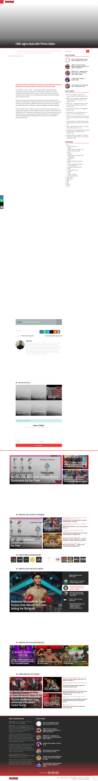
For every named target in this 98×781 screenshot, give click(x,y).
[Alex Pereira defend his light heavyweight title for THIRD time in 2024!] (36, 591)
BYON (69, 152)
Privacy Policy (86, 777)
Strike (69, 173)
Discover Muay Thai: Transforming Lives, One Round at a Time (79, 85)
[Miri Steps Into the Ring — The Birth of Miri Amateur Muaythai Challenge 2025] (52, 700)
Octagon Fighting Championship (75, 164)
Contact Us (80, 777)
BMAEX (69, 148)
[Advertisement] (39, 368)
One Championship (72, 165)
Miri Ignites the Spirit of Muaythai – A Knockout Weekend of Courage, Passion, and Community (77, 136)
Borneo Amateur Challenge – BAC (76, 149)
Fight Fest (70, 154)
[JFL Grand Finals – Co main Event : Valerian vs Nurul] (23, 392)
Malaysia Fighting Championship (75, 161)
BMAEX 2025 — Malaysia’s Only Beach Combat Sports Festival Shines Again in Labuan (79, 73)
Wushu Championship (73, 176)
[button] (17, 400)
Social (68, 186)
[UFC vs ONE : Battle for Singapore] (54, 392)
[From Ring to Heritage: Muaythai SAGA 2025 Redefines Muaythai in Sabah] (23, 408)
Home (58, 777)
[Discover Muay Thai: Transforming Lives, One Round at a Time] (67, 86)
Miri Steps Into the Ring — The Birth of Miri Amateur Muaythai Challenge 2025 (73, 545)
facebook (53, 773)
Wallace (29, 341)
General (32, 336)
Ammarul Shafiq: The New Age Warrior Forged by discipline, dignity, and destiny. (77, 122)
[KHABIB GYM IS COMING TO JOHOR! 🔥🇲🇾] (67, 79)
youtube (57, 773)
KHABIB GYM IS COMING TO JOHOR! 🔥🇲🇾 (78, 79)
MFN (69, 162)
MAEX (69, 159)
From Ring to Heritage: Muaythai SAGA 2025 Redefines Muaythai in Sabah (74, 686)
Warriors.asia (12, 721)
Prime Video (59, 336)
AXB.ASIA (23, 723)
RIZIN (69, 168)
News (68, 183)
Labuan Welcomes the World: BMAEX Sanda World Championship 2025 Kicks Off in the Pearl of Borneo (75, 700)
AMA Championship (72, 146)
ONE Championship (50, 336)
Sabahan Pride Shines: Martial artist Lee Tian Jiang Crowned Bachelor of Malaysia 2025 (78, 130)
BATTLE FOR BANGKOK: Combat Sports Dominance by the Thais (79, 59)
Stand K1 (70, 171)
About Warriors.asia (65, 777)
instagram (49, 773)
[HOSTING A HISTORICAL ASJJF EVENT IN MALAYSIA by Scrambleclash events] (54, 408)
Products (68, 184)
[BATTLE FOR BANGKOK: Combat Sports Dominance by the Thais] (67, 60)
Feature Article (25, 336)
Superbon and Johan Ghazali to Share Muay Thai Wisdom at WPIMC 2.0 (74, 679)
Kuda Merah (70, 158)
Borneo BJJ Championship (74, 151)
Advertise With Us (73, 777)
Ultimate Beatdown (72, 174)
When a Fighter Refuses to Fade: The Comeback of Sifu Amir (75, 527)
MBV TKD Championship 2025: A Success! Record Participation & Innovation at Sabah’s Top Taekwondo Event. (75, 692)
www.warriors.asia (13, 755)
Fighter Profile (70, 178)
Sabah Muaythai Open (73, 170)
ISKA (68, 181)
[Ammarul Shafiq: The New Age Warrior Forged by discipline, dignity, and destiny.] (38, 765)
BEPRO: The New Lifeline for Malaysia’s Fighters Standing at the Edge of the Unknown (80, 66)
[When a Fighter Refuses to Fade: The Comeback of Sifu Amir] (49, 655)
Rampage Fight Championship (75, 167)
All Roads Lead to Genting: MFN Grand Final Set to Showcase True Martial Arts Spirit (78, 116)
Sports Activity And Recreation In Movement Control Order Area (74, 707)
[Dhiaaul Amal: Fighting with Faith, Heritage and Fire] (52, 684)
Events (68, 145)
